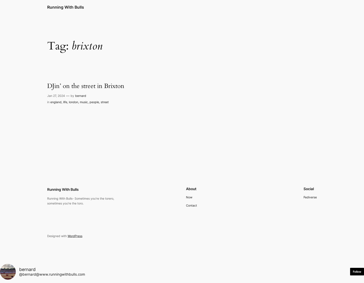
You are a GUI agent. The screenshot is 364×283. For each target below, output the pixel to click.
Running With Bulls (65, 7)
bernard (80, 95)
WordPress (75, 236)
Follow (357, 271)
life (65, 102)
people (94, 102)
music (84, 102)
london (73, 102)
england (56, 102)
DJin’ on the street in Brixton (85, 86)
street (105, 102)
